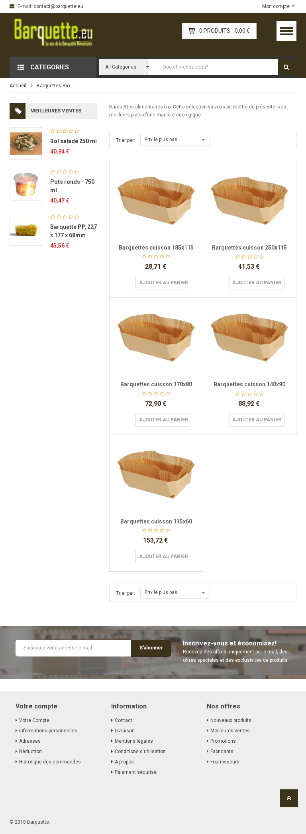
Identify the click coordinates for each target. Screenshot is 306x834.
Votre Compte (34, 720)
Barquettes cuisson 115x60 (156, 521)
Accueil (18, 86)
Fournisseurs (224, 762)
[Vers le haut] (289, 800)
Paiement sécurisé (136, 772)
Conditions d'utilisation (140, 751)
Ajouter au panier (163, 282)
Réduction (30, 751)
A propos (124, 762)
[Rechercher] (286, 67)
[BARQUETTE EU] (53, 35)
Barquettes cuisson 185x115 (156, 247)
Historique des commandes (50, 762)
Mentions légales (134, 741)
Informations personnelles (48, 731)
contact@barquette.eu (58, 6)
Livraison (125, 731)
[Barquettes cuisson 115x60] (156, 475)
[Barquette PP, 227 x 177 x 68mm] (26, 229)
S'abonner (151, 648)
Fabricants (221, 751)
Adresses (30, 741)
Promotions (223, 741)
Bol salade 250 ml (73, 141)
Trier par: (125, 140)
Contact (123, 720)
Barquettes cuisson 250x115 (249, 247)
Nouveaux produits (230, 720)
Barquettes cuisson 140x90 (249, 384)
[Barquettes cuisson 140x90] (249, 338)
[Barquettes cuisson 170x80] (156, 338)
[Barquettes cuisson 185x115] (156, 201)
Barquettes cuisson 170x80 (156, 384)
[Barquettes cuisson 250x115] (249, 201)
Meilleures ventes (230, 731)
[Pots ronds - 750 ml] (26, 184)
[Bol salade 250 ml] (26, 143)
